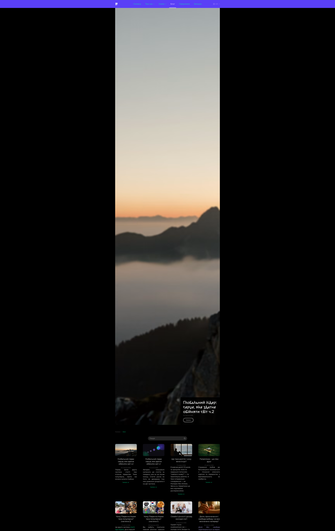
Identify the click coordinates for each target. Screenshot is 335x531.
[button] (216, 4)
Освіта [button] (161, 4)
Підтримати (184, 4)
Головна (137, 4)
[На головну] (116, 4)
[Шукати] (184, 438)
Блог (172, 4)
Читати (188, 420)
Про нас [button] (149, 4)
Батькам (198, 4)
